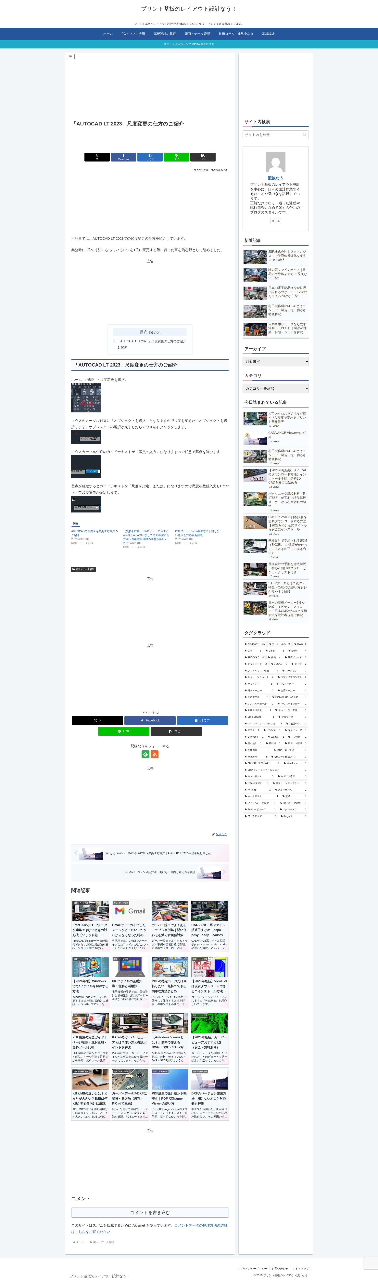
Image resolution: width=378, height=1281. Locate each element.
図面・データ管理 (85, 569)
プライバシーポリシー (254, 1268)
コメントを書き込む (150, 1212)
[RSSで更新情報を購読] (154, 754)
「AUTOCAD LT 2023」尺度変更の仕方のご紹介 (151, 341)
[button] (203, 157)
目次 (143, 332)
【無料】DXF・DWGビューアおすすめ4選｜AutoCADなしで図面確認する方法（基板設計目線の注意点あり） (146, 535)
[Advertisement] (150, 88)
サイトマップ (300, 1268)
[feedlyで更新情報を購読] (145, 754)
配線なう (276, 178)
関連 (124, 347)
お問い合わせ (280, 1268)
